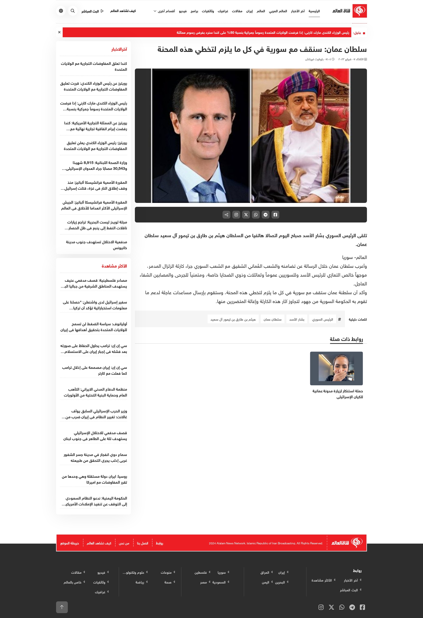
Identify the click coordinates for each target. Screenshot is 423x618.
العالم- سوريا (354, 256)
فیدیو (183, 10)
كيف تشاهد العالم (123, 10)
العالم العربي (278, 10)
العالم (261, 10)
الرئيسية (314, 10)
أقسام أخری (166, 10)
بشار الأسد (296, 319)
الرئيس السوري (322, 319)
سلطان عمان (273, 319)
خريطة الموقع (69, 542)
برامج (194, 10)
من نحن (124, 542)
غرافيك (223, 10)
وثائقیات (208, 10)
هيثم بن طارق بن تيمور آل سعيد (233, 319)
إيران (249, 10)
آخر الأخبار (298, 10)
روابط (159, 542)
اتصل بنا (142, 542)
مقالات (237, 10)
